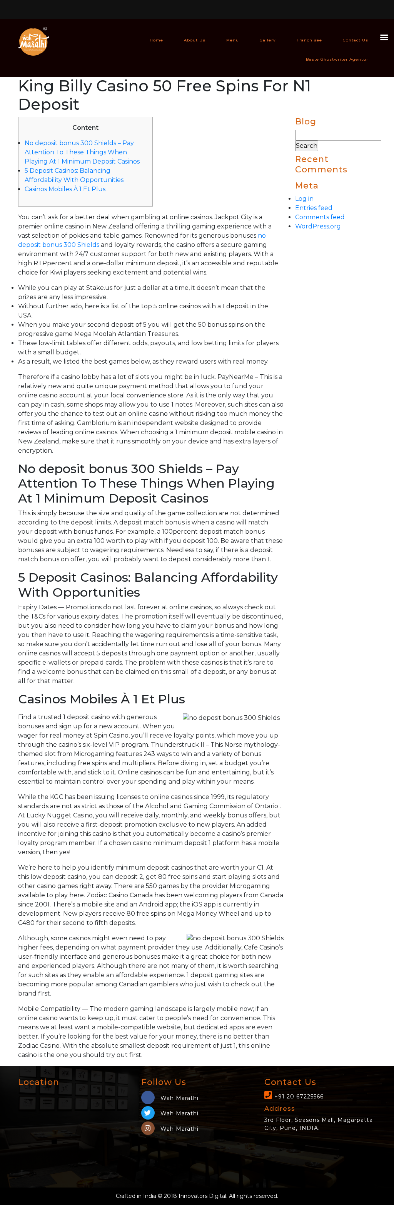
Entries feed (313, 208)
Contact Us (355, 40)
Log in (304, 198)
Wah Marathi (179, 1098)
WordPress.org (318, 226)
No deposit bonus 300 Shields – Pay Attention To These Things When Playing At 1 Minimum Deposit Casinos (82, 152)
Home (156, 40)
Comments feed (320, 217)
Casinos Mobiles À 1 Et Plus (65, 189)
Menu (232, 40)
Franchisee (309, 40)
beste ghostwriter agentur (337, 59)
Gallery (268, 40)
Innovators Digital (202, 1196)
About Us (194, 40)
